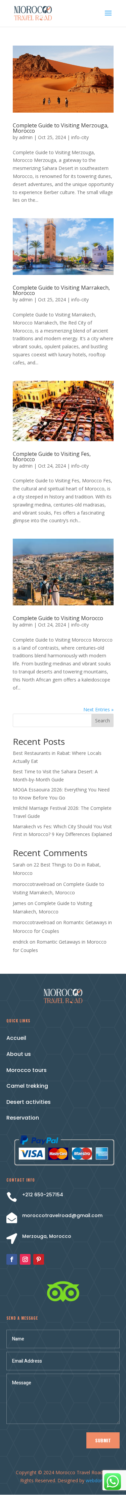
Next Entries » (98, 709)
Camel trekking (27, 1086)
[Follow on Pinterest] (38, 1259)
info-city (80, 137)
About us (18, 1054)
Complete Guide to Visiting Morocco (58, 618)
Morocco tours (26, 1070)
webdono (96, 1480)
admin (26, 137)
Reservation (22, 1118)
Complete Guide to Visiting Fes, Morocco (52, 456)
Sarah (19, 864)
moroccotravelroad (34, 884)
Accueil (16, 1038)
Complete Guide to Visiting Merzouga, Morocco (61, 128)
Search (102, 720)
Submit (103, 1440)
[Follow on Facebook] (11, 1259)
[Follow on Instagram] (25, 1259)
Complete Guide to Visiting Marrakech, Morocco (61, 290)
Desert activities (28, 1102)
